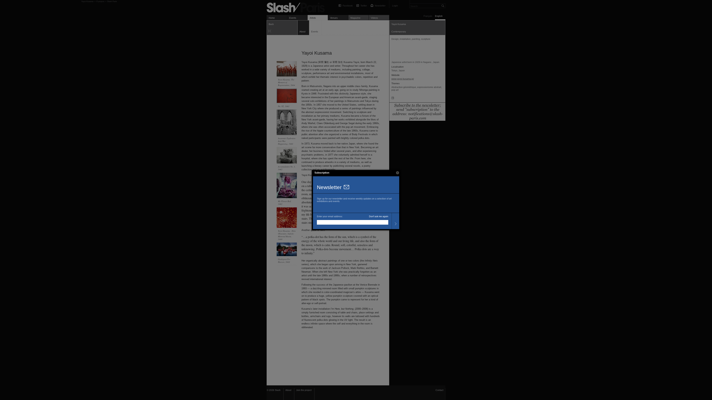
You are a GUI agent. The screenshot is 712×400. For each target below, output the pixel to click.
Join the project (304, 390)
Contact (439, 390)
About (288, 390)
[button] (397, 172)
